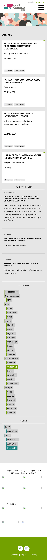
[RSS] (20, 548)
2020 (7, 427)
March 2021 (12, 439)
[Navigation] (41, 7)
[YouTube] (27, 548)
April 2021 (12, 444)
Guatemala (8, 71)
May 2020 (12, 431)
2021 (7, 435)
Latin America (19, 71)
